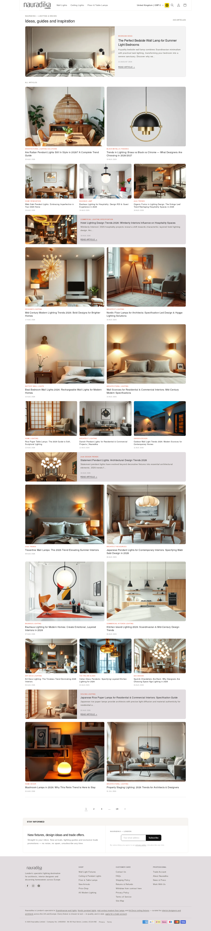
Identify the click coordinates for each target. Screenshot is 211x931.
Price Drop (83, 888)
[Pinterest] (38, 886)
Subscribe (153, 838)
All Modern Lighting (87, 893)
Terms (109, 922)
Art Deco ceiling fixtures (139, 911)
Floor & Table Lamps (88, 880)
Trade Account (159, 872)
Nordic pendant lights (87, 911)
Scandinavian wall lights (66, 911)
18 (117, 809)
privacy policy (140, 845)
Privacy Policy (122, 893)
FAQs (118, 876)
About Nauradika (160, 876)
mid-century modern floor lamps (111, 911)
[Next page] (125, 809)
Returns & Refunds (124, 884)
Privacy (102, 922)
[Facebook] (27, 886)
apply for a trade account (116, 914)
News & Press (159, 880)
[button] (172, 5)
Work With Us (159, 884)
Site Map (120, 901)
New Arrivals (84, 884)
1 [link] (86, 809)
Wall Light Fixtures (87, 872)
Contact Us (121, 872)
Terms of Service (123, 897)
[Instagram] (33, 886)
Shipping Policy (123, 880)
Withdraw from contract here (129, 888)
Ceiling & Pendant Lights (90, 876)
